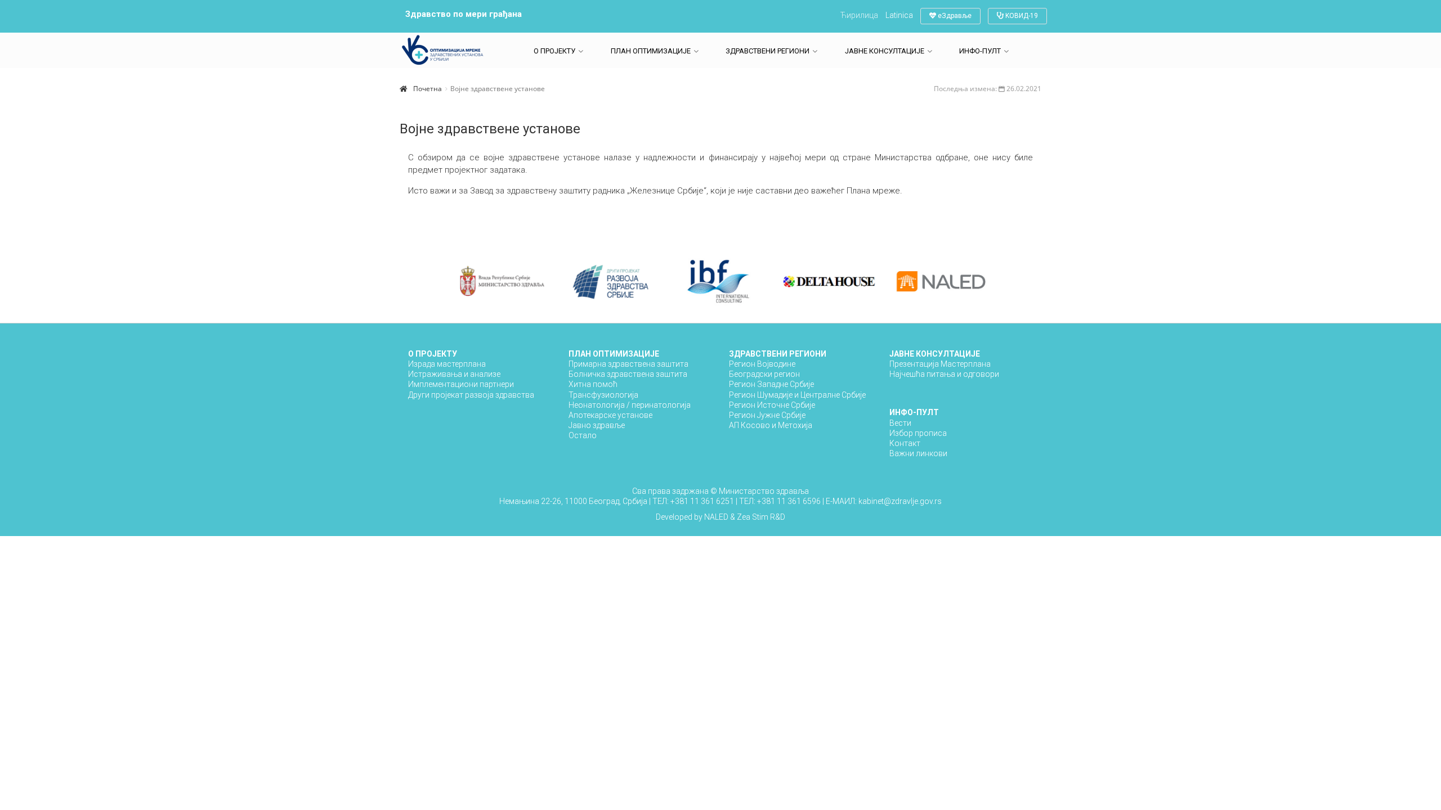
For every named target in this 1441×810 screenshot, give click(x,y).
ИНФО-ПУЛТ (980, 51)
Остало (583, 435)
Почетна (427, 88)
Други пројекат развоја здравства (471, 394)
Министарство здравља (764, 491)
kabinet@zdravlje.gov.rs (899, 501)
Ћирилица (859, 15)
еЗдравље (954, 16)
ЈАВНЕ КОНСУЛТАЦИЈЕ (884, 51)
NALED (716, 516)
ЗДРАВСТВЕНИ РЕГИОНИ (767, 51)
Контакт (904, 443)
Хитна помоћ (593, 384)
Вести (900, 423)
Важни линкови (918, 453)
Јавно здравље (597, 425)
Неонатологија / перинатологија (630, 405)
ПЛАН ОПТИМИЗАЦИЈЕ (651, 51)
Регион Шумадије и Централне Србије (797, 394)
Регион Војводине (762, 363)
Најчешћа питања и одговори (944, 374)
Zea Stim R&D (761, 516)
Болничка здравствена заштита (628, 374)
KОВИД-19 (1021, 16)
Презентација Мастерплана (940, 363)
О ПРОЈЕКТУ (554, 51)
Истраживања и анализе (454, 374)
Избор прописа (918, 433)
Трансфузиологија (603, 394)
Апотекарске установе (610, 415)
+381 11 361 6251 (703, 501)
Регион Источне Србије (772, 405)
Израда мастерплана (447, 363)
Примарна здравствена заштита (628, 363)
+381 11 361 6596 (789, 501)
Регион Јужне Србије (767, 415)
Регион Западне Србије (771, 384)
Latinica (899, 15)
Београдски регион (764, 374)
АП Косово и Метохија (770, 425)
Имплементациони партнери (461, 384)
